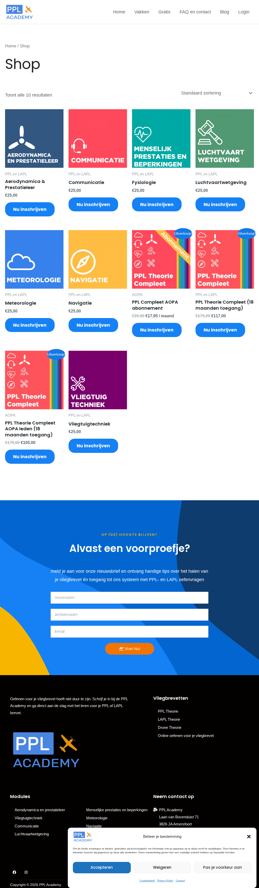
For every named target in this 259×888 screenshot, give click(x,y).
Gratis (164, 11)
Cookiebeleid (147, 880)
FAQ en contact (195, 11)
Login (243, 11)
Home (119, 11)
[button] (248, 836)
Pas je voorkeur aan (222, 867)
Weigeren (162, 867)
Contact (180, 880)
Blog (224, 11)
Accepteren (102, 867)
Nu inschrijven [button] (30, 209)
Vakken (141, 11)
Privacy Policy (165, 880)
